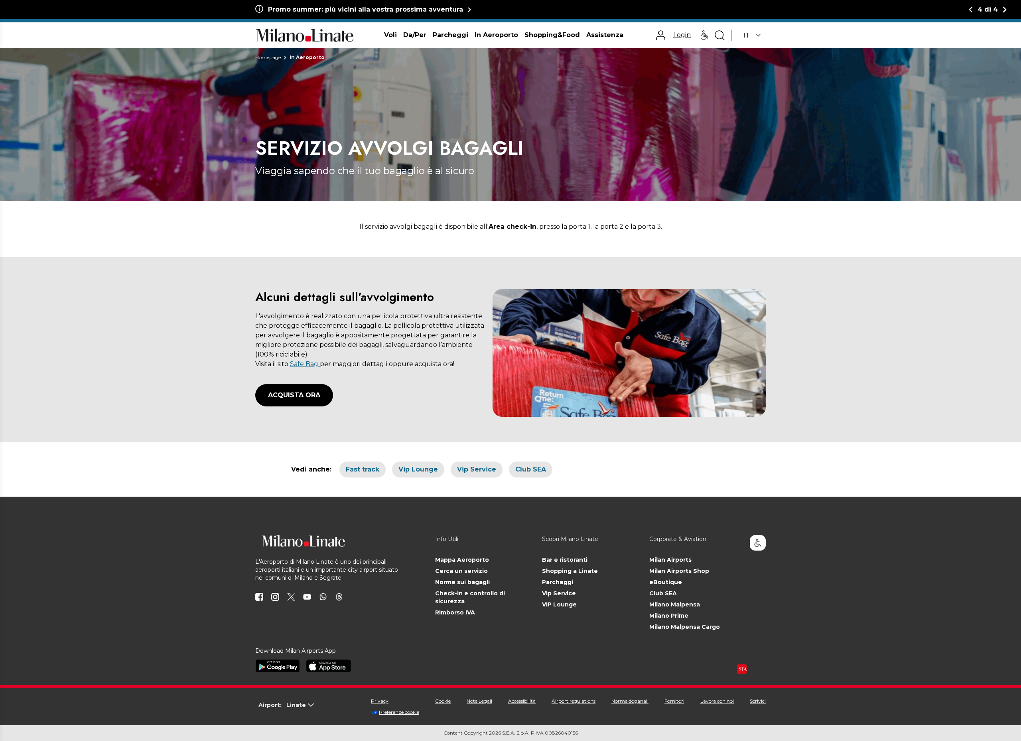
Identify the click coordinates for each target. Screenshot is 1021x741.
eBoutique (665, 582)
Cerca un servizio (461, 571)
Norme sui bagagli (462, 582)
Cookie (443, 701)
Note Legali (479, 701)
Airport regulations (573, 701)
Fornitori (674, 701)
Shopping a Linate (570, 571)
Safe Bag (305, 364)
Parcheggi (557, 582)
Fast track (362, 469)
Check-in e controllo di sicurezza (470, 597)
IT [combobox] (746, 35)
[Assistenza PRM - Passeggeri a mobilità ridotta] (704, 35)
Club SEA (530, 469)
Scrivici (758, 701)
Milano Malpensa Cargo (684, 626)
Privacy (379, 701)
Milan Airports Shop (679, 571)
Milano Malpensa (674, 604)
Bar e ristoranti (564, 559)
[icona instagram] (275, 597)
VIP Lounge (559, 604)
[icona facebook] (259, 597)
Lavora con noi (717, 701)
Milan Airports (670, 559)
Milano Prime (668, 615)
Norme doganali (629, 701)
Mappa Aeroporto (462, 559)
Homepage (268, 57)
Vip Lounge (418, 469)
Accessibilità (522, 701)
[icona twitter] (291, 597)
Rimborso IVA (455, 612)
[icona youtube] (307, 597)
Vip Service (476, 469)
